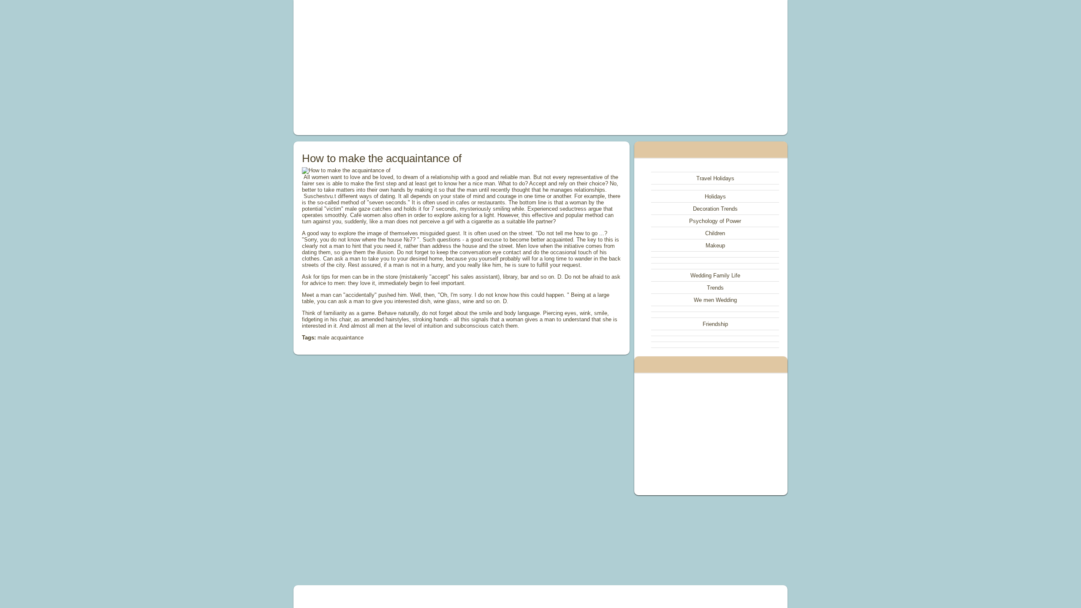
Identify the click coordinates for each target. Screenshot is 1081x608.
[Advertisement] (445, 67)
